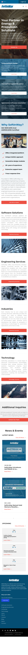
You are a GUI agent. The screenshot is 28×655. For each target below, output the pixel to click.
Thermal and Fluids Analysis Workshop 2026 (10, 551)
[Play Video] (14, 141)
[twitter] (7, 630)
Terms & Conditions (9, 634)
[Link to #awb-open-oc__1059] (26, 6)
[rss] (15, 630)
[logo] (7, 5)
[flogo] (14, 579)
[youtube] (12, 630)
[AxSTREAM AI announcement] (14, 440)
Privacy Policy (18, 634)
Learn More (7, 540)
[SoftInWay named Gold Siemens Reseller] (14, 478)
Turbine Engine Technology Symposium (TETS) (10, 536)
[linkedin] (10, 630)
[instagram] (5, 630)
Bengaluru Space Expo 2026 (10, 565)
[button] (4, 2)
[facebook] (2, 630)
